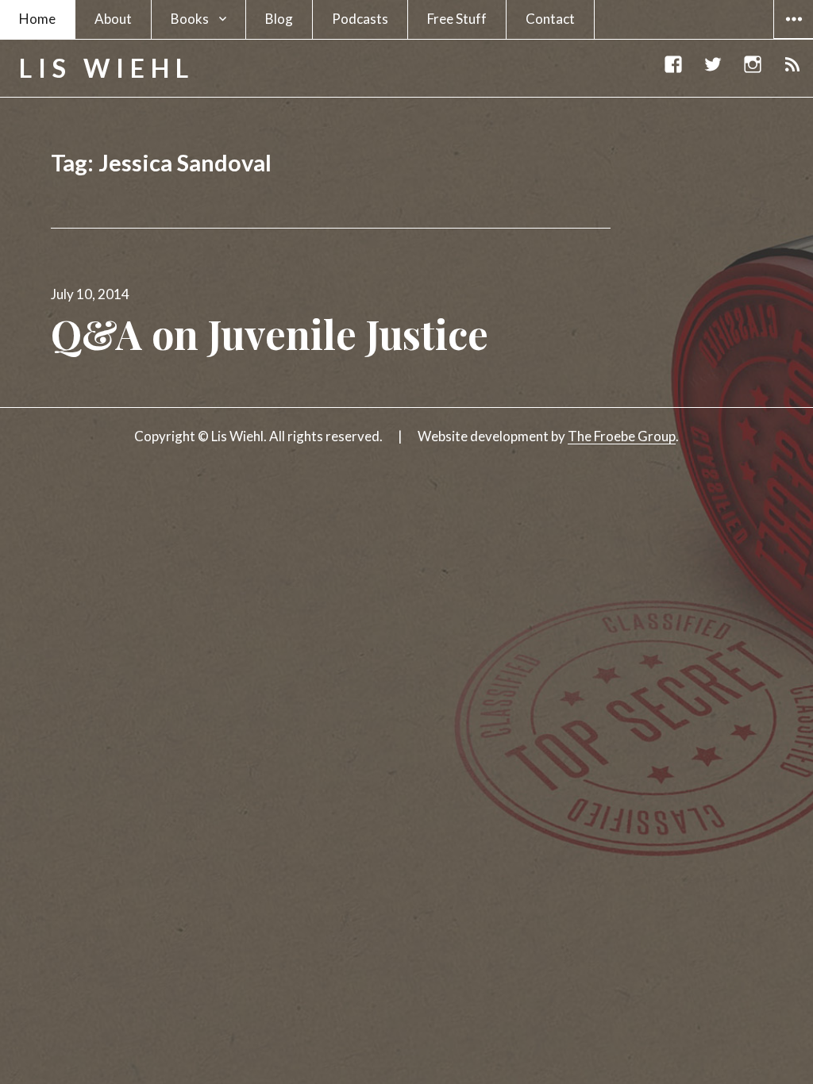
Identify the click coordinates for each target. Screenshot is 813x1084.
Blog (279, 18)
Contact (550, 18)
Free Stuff (457, 18)
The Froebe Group (622, 436)
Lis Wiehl (107, 67)
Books (190, 18)
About (113, 18)
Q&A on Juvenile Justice (269, 333)
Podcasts (360, 18)
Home (37, 18)
